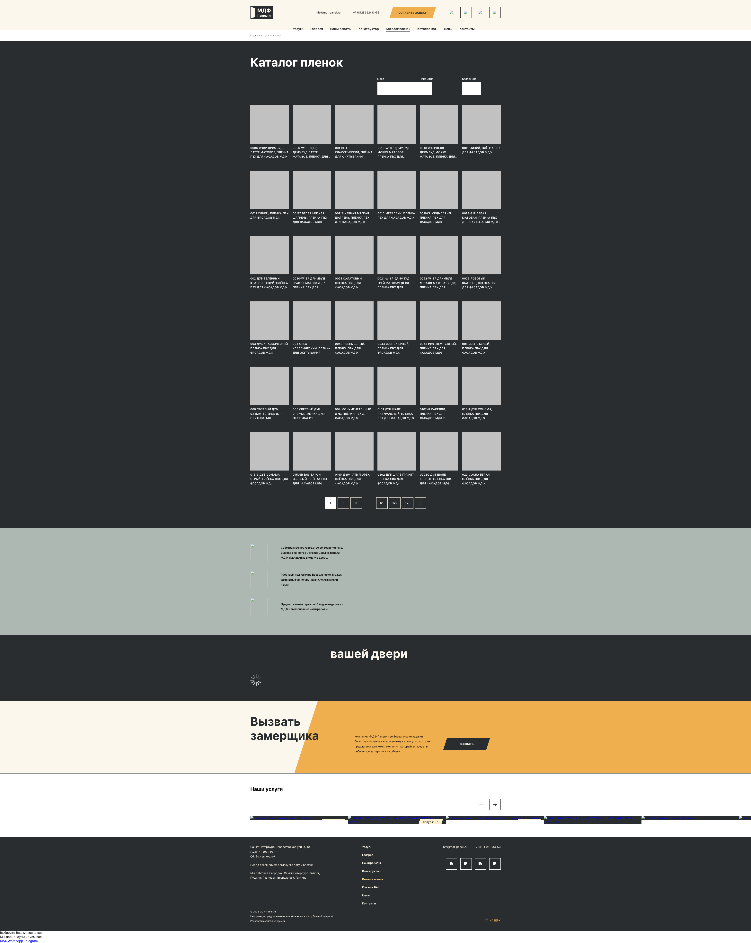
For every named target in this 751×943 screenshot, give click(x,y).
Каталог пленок (398, 29)
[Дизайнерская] (471, 83)
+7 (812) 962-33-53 (487, 846)
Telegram (31, 941)
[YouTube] (495, 12)
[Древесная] (471, 86)
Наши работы (340, 29)
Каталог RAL (427, 29)
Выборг (314, 873)
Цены (448, 29)
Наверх (495, 920)
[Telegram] (451, 12)
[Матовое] (426, 86)
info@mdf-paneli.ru (328, 12)
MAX (3, 941)
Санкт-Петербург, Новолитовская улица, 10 (280, 846)
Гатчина (301, 877)
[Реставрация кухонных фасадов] (690, 818)
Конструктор (368, 29)
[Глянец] (426, 83)
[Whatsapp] (466, 12)
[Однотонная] (471, 90)
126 (382, 503)
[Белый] (399, 83)
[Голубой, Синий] (399, 90)
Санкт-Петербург (296, 873)
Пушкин (255, 877)
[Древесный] (399, 93)
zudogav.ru (278, 921)
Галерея (316, 29)
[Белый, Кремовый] (399, 86)
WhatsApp (15, 941)
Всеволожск (285, 877)
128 (407, 503)
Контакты (467, 29)
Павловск (269, 877)
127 (395, 503)
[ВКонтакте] (480, 12)
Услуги (298, 29)
